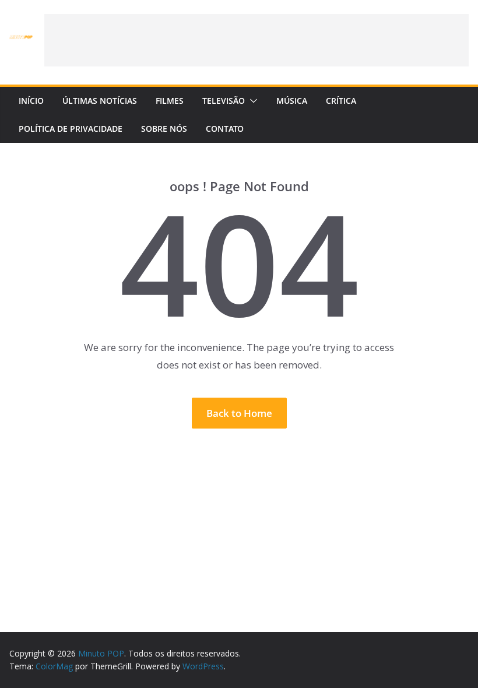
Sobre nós (164, 128)
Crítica (341, 100)
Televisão (223, 100)
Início (31, 100)
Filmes (170, 100)
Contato (225, 128)
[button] (251, 101)
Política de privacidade (70, 128)
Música (291, 100)
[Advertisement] (256, 40)
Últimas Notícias (99, 100)
